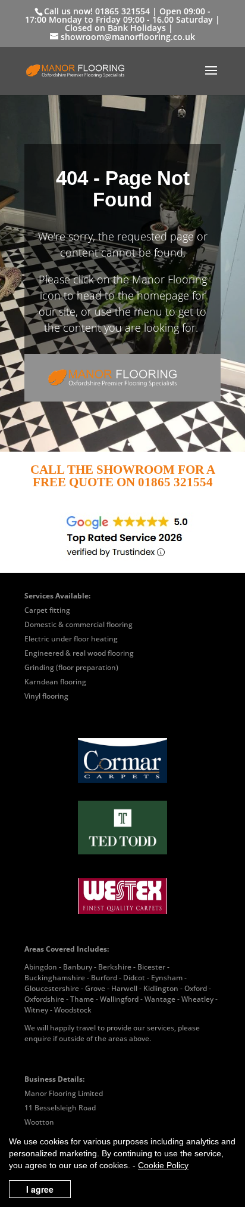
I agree (40, 1189)
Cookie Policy (163, 1165)
